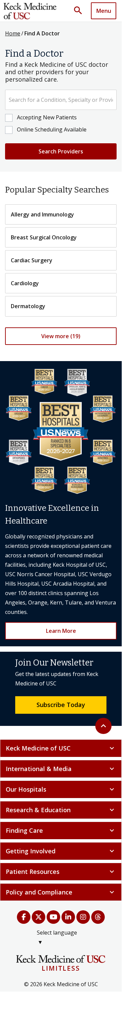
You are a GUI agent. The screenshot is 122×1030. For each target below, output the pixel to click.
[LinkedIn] (68, 917)
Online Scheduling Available (52, 129)
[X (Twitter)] (38, 917)
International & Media (61, 769)
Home (12, 33)
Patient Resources (61, 872)
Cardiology (25, 283)
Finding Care (61, 830)
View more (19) (60, 336)
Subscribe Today (60, 705)
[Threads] (98, 917)
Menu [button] (103, 10)
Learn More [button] (61, 631)
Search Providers (61, 151)
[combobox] (61, 100)
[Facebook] (23, 917)
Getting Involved (61, 851)
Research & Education (61, 810)
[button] (80, 10)
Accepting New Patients (47, 117)
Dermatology (28, 306)
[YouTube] (53, 917)
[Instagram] (83, 917)
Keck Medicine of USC (61, 748)
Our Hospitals (61, 789)
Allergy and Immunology (42, 214)
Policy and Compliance (61, 892)
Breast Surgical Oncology (44, 237)
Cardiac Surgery (31, 260)
